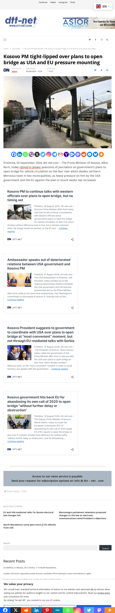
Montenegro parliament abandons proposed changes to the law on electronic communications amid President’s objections (82, 515)
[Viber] (31, 154)
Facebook (43, 2)
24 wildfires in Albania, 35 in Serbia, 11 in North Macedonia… (30, 567)
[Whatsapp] (25, 154)
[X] (37, 154)
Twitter (53, 2)
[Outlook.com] (72, 154)
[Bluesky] (95, 154)
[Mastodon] (78, 154)
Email (72, 2)
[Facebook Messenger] (89, 154)
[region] (57, 596)
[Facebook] (13, 154)
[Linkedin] (19, 154)
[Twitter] (43, 154)
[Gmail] (60, 154)
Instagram (63, 2)
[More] (101, 154)
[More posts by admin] (6, 69)
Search (6, 543)
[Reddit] (83, 154)
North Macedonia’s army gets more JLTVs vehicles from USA (29, 526)
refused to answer (30, 167)
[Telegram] (54, 154)
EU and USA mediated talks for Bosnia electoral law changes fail (28, 514)
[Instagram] (48, 154)
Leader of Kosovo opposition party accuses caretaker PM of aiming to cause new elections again (47, 573)
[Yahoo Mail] (66, 154)
